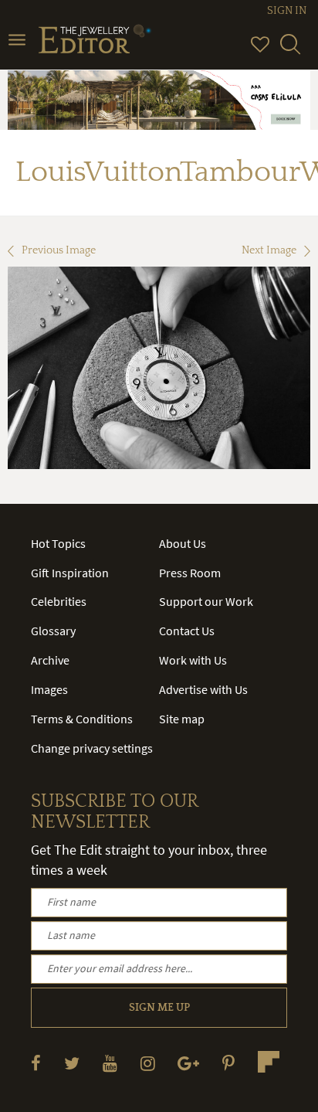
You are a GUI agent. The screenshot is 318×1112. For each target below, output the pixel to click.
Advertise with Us (203, 689)
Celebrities (58, 601)
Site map (182, 718)
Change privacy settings (92, 748)
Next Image (269, 250)
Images (49, 689)
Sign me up (159, 1007)
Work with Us (193, 660)
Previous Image (59, 250)
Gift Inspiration (70, 572)
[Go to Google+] (188, 1063)
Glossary (53, 630)
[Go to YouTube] (110, 1063)
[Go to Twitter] (72, 1063)
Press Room (190, 572)
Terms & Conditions (82, 718)
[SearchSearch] (290, 51)
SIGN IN (286, 11)
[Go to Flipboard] (268, 1062)
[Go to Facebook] (36, 1063)
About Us (182, 543)
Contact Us (187, 630)
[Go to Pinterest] (228, 1063)
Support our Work (206, 601)
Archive (50, 660)
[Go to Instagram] (147, 1063)
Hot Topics (58, 543)
